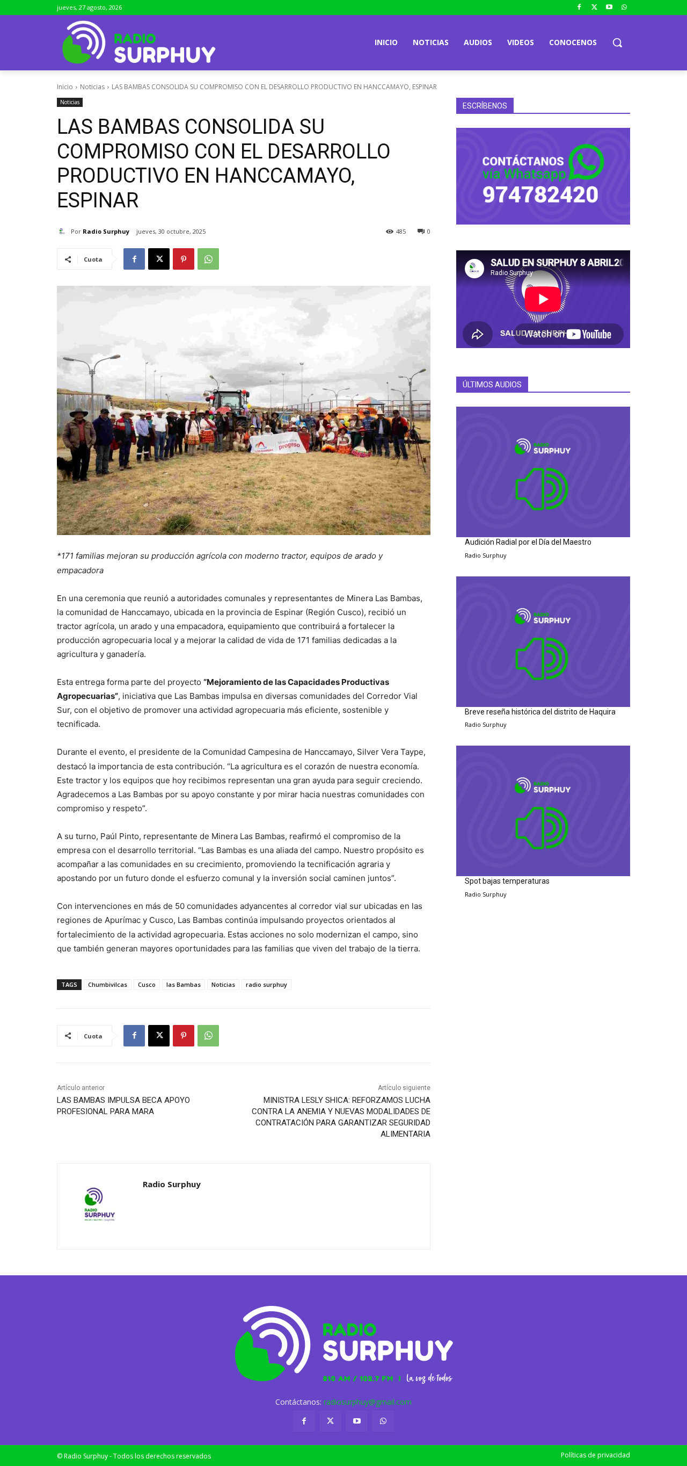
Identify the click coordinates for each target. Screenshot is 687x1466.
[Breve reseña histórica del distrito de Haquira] (543, 641)
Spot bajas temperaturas (507, 881)
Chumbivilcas (107, 984)
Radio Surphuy (106, 231)
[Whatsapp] (624, 8)
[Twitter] (594, 8)
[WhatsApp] (208, 259)
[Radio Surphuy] (64, 231)
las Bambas (183, 984)
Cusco (147, 984)
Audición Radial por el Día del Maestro (528, 542)
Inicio (65, 86)
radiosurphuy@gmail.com (368, 1402)
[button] (617, 42)
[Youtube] (609, 8)
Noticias (92, 86)
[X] (159, 259)
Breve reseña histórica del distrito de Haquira (540, 711)
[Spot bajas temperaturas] (543, 811)
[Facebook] (579, 8)
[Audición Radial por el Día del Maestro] (543, 472)
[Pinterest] (183, 259)
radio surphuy (266, 984)
